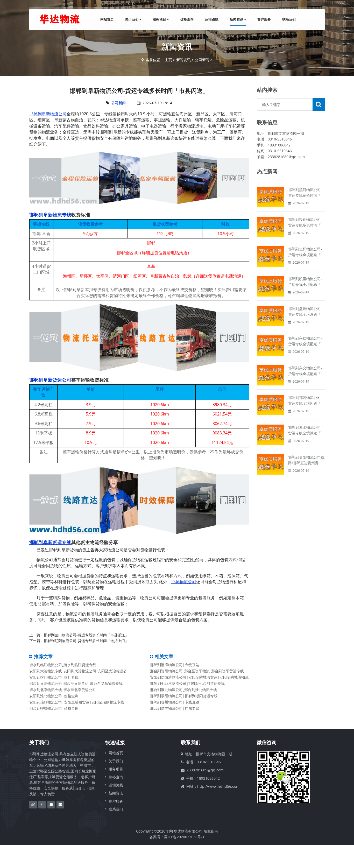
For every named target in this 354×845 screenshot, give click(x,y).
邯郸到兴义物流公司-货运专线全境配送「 (305, 370)
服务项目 (160, 19)
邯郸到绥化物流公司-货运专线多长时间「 (305, 222)
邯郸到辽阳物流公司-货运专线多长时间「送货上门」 (86, 640)
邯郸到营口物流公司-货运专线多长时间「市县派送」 (86, 634)
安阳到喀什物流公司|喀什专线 (54, 677)
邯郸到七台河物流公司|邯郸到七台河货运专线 (187, 683)
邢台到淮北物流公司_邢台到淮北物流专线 (183, 689)
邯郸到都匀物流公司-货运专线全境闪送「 (305, 400)
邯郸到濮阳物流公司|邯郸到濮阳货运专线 (183, 695)
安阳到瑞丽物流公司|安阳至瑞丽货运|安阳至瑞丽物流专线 (76, 702)
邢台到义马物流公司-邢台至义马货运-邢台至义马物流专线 (76, 683)
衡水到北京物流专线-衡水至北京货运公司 (62, 689)
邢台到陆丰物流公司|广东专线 (174, 708)
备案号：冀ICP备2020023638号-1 (177, 836)
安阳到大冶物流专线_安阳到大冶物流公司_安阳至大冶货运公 (78, 670)
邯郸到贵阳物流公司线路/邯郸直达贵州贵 (306, 460)
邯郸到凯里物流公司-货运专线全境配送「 (305, 281)
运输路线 (211, 19)
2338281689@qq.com (205, 769)
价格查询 (187, 19)
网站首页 (107, 19)
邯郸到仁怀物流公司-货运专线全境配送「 (305, 252)
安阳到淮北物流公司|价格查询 (54, 695)
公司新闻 (202, 59)
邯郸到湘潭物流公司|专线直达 (174, 664)
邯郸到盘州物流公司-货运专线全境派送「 (305, 311)
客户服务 (264, 19)
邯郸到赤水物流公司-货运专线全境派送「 (305, 430)
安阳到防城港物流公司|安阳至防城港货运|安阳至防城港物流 (199, 677)
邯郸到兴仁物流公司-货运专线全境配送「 (305, 341)
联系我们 (289, 19)
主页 (168, 59)
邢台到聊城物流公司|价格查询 (54, 708)
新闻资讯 (237, 19)
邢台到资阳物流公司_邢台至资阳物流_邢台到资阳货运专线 (197, 670)
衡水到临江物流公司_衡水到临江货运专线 (62, 664)
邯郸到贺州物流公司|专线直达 (174, 702)
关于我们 (132, 19)
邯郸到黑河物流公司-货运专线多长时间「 (305, 192)
